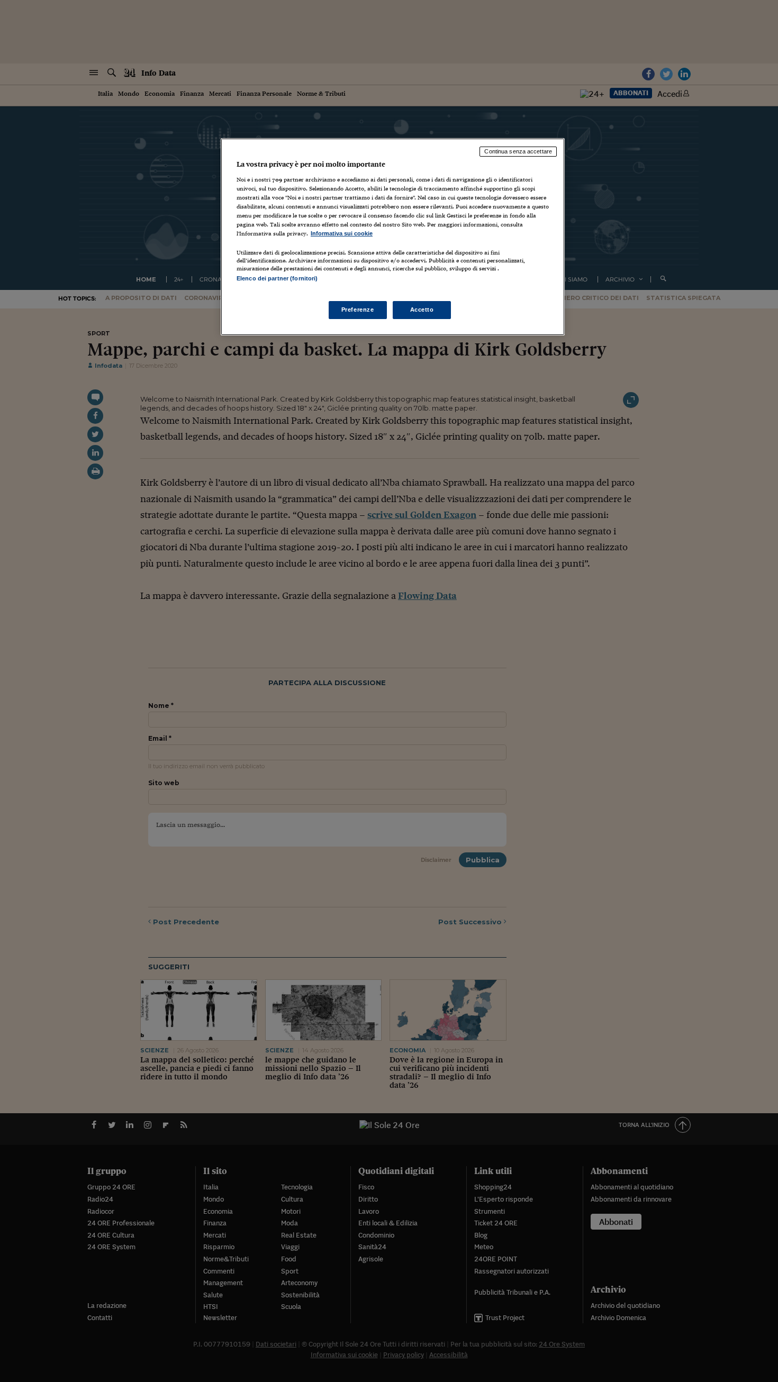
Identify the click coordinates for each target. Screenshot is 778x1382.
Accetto (422, 309)
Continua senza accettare (518, 151)
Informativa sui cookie (342, 233)
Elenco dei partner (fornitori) (277, 278)
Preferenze (357, 309)
